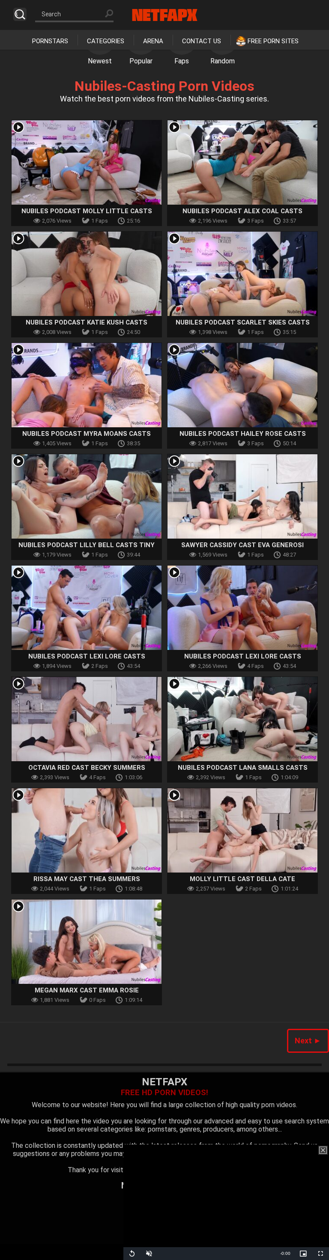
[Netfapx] (165, 15)
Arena (153, 41)
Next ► (308, 1040)
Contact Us (201, 41)
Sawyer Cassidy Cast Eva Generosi (242, 545)
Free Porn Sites (273, 41)
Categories (105, 41)
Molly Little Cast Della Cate (242, 879)
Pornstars (50, 41)
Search (20, 14)
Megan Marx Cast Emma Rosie (87, 990)
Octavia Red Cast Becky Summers (86, 767)
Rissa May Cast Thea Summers (86, 879)
